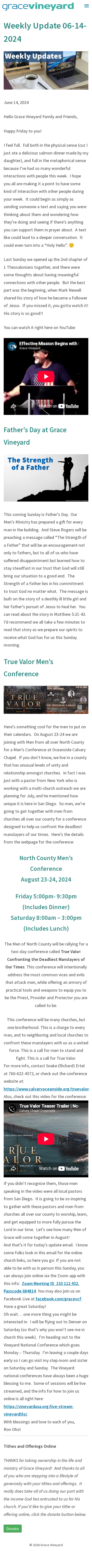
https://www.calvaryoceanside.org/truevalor (46, 1089)
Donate (12, 1528)
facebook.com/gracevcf (58, 1299)
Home (80, 16)
